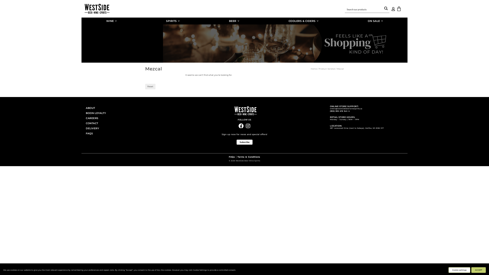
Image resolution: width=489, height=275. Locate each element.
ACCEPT (478, 270)
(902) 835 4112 (336, 111)
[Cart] (399, 8)
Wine (110, 21)
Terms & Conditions (248, 157)
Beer (232, 21)
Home (314, 69)
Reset (150, 86)
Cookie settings (459, 270)
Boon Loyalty (96, 113)
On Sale (374, 21)
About (90, 107)
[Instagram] (248, 125)
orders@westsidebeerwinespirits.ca (346, 109)
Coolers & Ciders (302, 21)
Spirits (171, 21)
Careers (92, 118)
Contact (92, 123)
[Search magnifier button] (386, 9)
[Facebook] (241, 125)
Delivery (92, 128)
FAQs (89, 133)
